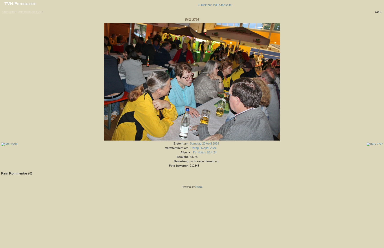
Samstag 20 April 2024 (204, 143)
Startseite (8, 12)
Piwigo (198, 186)
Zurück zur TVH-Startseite (215, 5)
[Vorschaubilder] (368, 20)
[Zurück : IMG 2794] (375, 20)
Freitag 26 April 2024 (203, 148)
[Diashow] (12, 20)
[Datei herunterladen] (25, 20)
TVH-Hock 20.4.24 (29, 12)
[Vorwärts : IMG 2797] (381, 20)
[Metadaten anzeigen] (19, 20)
